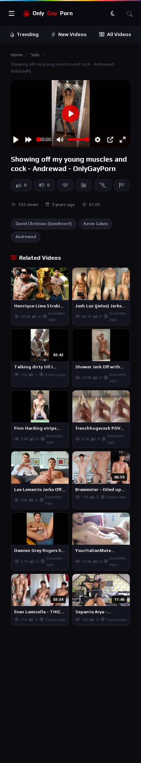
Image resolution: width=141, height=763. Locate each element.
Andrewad (26, 236)
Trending (28, 34)
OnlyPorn (53, 13)
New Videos (72, 34)
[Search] (129, 13)
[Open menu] (11, 13)
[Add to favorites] (63, 276)
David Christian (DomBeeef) (44, 224)
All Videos (119, 34)
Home (17, 54)
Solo (35, 54)
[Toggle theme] (113, 13)
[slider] (38, 139)
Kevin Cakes (96, 224)
